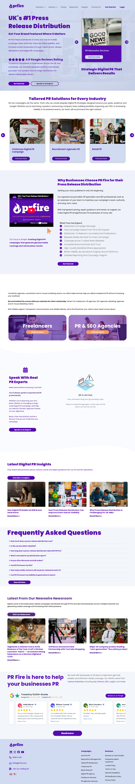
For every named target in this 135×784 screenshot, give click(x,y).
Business (109, 751)
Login (122, 7)
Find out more (94, 57)
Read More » (13, 516)
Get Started (110, 7)
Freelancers (37, 326)
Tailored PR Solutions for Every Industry (67, 98)
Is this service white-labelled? (23, 546)
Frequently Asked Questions (54, 532)
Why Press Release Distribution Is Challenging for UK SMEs (106, 511)
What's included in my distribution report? (28, 556)
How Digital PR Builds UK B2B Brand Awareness (24, 511)
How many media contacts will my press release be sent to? (36, 570)
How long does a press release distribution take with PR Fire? (36, 551)
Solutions (39, 7)
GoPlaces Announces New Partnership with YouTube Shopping (67, 647)
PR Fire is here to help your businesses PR (35, 680)
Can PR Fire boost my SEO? (22, 565)
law (95, 681)
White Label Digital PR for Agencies (46, 282)
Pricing (63, 7)
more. (123, 681)
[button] (67, 541)
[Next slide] (126, 42)
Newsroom (73, 7)
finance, (101, 681)
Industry (52, 7)
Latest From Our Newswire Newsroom (39, 598)
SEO (107, 681)
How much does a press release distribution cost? (32, 541)
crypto (112, 681)
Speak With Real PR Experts (23, 379)
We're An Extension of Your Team (29, 288)
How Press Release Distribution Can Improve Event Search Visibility (66, 511)
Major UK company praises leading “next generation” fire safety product (108, 647)
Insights (84, 7)
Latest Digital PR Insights (29, 464)
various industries (76, 681)
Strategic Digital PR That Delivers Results (101, 71)
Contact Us (96, 7)
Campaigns (86, 751)
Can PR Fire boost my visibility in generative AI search (33, 575)
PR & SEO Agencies (98, 326)
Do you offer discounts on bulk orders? (27, 560)
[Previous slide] (76, 42)
